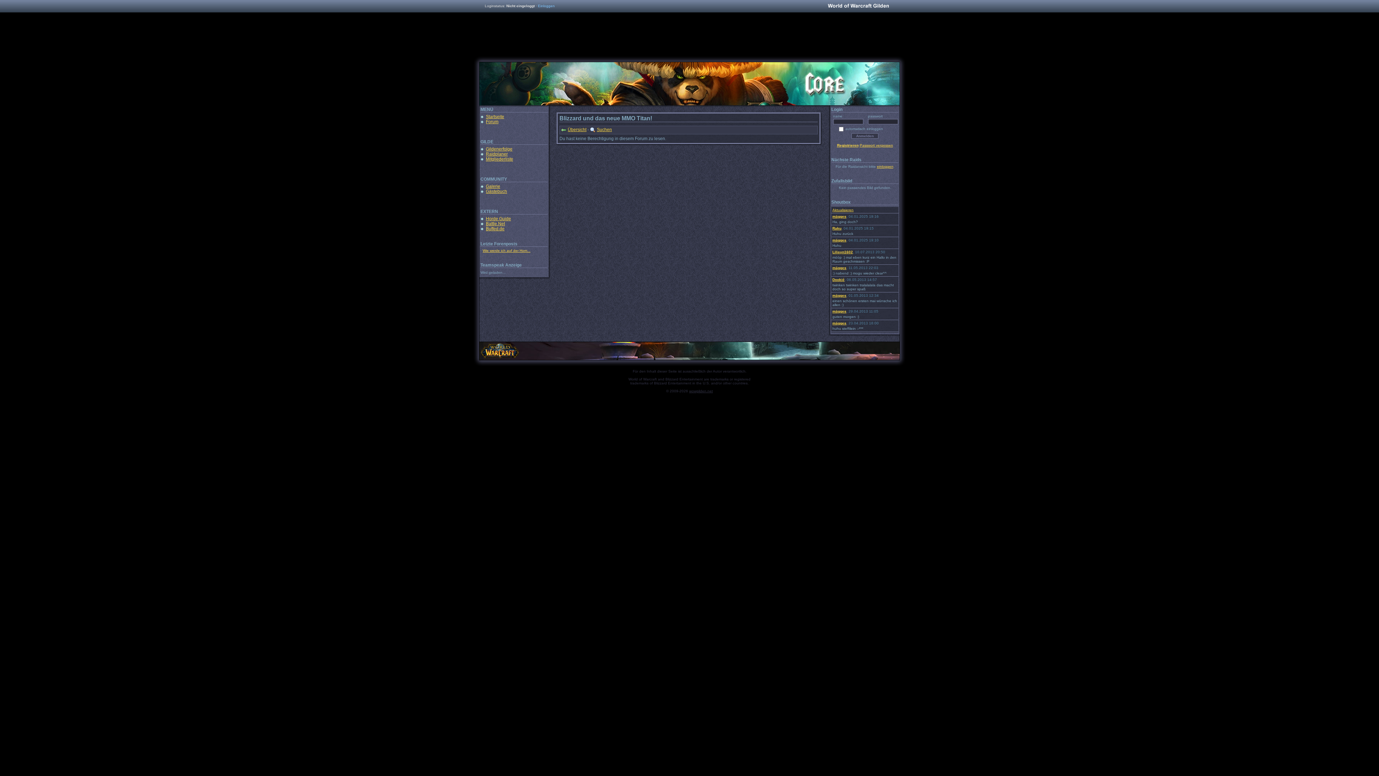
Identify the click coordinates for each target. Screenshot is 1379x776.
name (837, 116)
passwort (875, 116)
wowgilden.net (701, 391)
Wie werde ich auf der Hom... (506, 251)
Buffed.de (495, 228)
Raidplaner (497, 154)
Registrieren (848, 145)
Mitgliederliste (499, 159)
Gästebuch (496, 191)
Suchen (604, 129)
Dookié (838, 280)
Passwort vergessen (876, 145)
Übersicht (577, 129)
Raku (836, 228)
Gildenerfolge (499, 149)
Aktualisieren (843, 210)
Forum (492, 121)
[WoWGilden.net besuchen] (858, 6)
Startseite (495, 116)
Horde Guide (498, 218)
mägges (839, 216)
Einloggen (546, 6)
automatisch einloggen (864, 129)
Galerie (493, 186)
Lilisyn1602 (842, 252)
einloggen (885, 166)
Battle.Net (495, 223)
